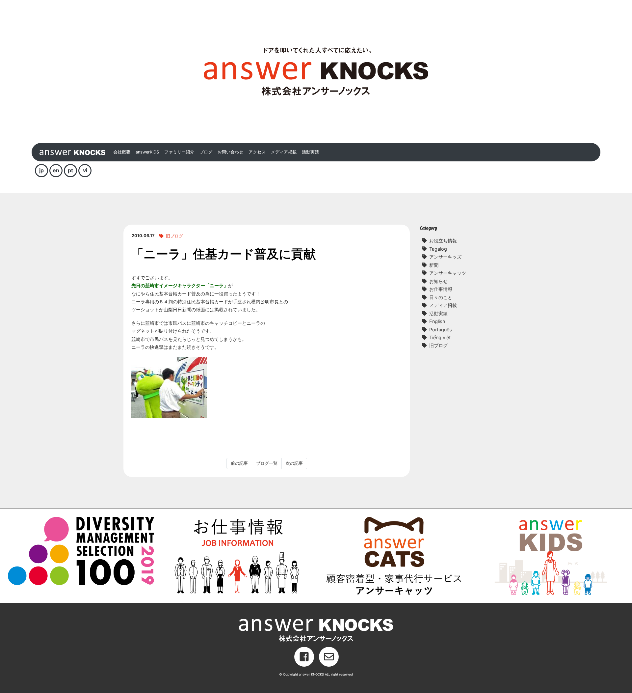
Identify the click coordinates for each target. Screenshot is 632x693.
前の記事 (239, 463)
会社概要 (121, 152)
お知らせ (438, 281)
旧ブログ (174, 236)
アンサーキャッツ (447, 273)
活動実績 (310, 152)
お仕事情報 (440, 289)
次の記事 (294, 463)
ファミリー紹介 (179, 152)
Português (440, 329)
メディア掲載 (284, 152)
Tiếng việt (440, 337)
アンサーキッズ (445, 257)
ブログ (205, 152)
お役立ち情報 (443, 240)
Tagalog (438, 249)
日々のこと (440, 297)
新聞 (433, 265)
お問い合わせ (230, 152)
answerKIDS (147, 152)
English (437, 321)
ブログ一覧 (266, 463)
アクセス (257, 152)
